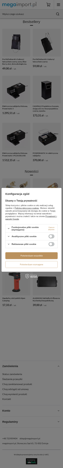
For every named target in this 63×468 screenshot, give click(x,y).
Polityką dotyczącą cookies (27, 208)
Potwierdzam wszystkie (31, 255)
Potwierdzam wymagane (31, 264)
